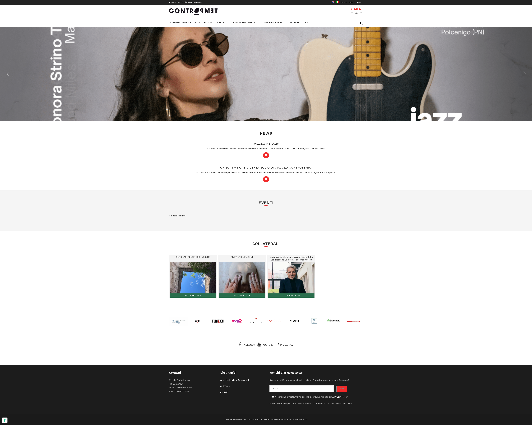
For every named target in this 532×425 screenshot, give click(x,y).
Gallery (351, 2)
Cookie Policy (302, 419)
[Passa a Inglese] (332, 2)
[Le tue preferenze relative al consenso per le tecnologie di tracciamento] (4, 420)
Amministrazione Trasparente (235, 380)
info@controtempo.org (193, 2)
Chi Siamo (225, 386)
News (359, 2)
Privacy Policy (341, 397)
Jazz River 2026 (193, 295)
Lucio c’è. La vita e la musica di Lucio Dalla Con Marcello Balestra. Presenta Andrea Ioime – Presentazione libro (291, 260)
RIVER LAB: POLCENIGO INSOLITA (193, 257)
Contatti (344, 2)
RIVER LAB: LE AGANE (242, 257)
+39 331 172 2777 (175, 2)
